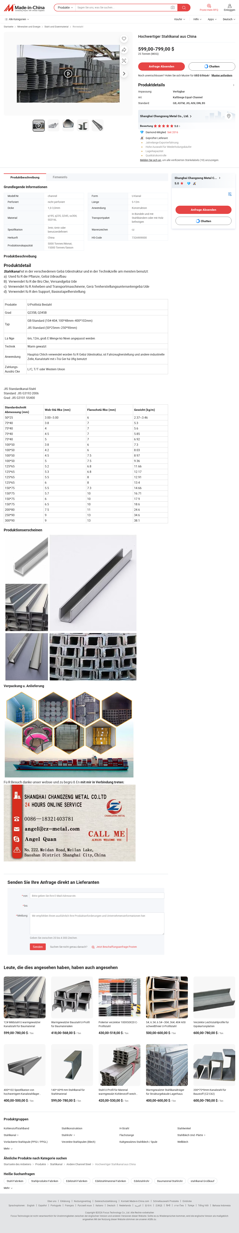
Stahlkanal (10, 1135)
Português (56, 1205)
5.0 (177, 183)
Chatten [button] (214, 66)
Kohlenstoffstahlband (16, 1128)
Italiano (99, 1205)
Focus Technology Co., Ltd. (116, 1212)
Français (69, 1205)
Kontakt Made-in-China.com (135, 1201)
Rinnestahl (78, 26)
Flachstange (127, 1135)
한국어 (148, 1205)
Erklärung (65, 1201)
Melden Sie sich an (150, 160)
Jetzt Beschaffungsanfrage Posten (114, 946)
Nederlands (125, 1205)
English (31, 1205)
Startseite (8, 26)
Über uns (51, 1201)
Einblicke (187, 1201)
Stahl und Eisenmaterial (56, 26)
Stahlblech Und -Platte (190, 1135)
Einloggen (229, 10)
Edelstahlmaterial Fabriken (110, 1181)
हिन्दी (168, 1205)
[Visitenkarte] (230, 194)
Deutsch (111, 1205)
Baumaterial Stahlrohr (170, 1181)
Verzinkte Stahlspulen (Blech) (78, 1142)
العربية (138, 1205)
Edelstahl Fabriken (76, 1181)
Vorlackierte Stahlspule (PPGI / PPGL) (26, 1142)
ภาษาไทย (179, 1205)
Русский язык (85, 1205)
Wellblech (182, 1142)
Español (42, 1205)
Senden (38, 947)
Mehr (7, 1188)
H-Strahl (124, 1128)
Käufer (178, 19)
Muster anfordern (222, 75)
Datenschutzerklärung (106, 1201)
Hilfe (196, 19)
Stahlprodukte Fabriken (44, 1181)
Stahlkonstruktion (72, 1128)
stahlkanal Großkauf (202, 1181)
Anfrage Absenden (161, 66)
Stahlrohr (67, 1135)
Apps (211, 19)
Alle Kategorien (17, 19)
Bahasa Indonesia (221, 1205)
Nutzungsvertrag (82, 1201)
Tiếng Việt (203, 1205)
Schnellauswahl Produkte (166, 1201)
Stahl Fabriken (15, 1181)
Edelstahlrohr (141, 1181)
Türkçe (191, 1205)
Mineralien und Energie (28, 26)
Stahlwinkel (184, 1128)
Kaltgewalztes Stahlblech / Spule (138, 1142)
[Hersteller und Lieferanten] (24, 8)
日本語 (159, 1205)
